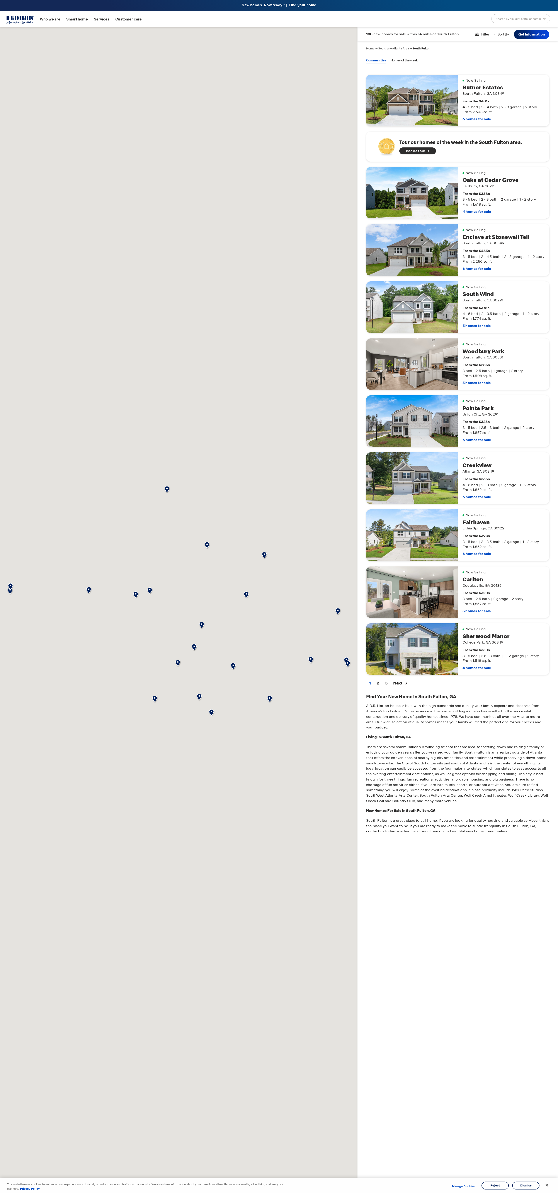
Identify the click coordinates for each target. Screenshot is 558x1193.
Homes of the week (404, 60)
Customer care (128, 19)
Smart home (77, 19)
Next (397, 683)
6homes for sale (477, 119)
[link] (457, 147)
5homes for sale (477, 325)
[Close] (547, 1185)
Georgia (383, 48)
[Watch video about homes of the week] (384, 145)
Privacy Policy (30, 1188)
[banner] (279, 5)
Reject (495, 1185)
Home (370, 48)
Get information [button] (531, 34)
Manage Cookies (463, 1186)
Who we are (50, 19)
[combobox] (520, 18)
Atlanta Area (400, 48)
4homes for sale (477, 211)
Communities (376, 60)
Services (101, 19)
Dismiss (526, 1185)
